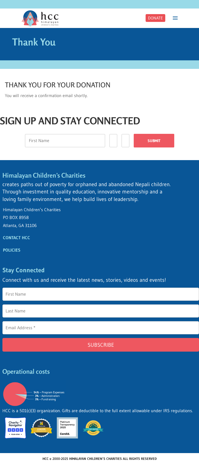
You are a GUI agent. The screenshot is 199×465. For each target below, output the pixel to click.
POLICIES (11, 250)
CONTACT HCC (16, 237)
